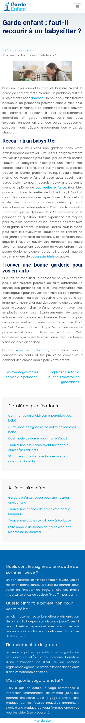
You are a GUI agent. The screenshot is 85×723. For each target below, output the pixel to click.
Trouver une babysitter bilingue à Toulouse (39, 520)
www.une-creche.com (32, 350)
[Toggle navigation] (77, 6)
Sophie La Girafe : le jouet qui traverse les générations (63, 377)
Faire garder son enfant (20, 50)
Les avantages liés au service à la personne (22, 374)
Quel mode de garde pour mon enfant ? (37, 438)
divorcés (37, 98)
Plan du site (42, 720)
